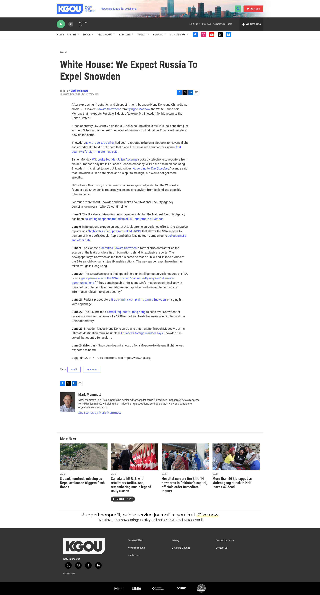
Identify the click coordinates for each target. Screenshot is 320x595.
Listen (71, 34)
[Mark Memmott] (67, 402)
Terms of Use (135, 540)
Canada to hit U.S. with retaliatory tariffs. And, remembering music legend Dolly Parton (131, 485)
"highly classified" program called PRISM (114, 231)
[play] (61, 24)
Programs (105, 34)
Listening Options (181, 548)
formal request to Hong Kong (126, 312)
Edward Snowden (108, 109)
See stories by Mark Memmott (99, 413)
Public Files (134, 555)
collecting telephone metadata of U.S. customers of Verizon (124, 219)
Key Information (136, 548)
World (63, 52)
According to (150, 168)
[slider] (76, 24)
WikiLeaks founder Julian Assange (114, 159)
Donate (255, 8)
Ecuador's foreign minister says (142, 333)
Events (158, 34)
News (86, 34)
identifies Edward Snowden (119, 248)
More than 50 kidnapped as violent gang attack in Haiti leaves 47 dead (232, 483)
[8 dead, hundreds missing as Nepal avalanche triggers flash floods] (84, 456)
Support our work (225, 540)
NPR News (92, 369)
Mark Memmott (79, 90)
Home (60, 34)
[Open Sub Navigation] (78, 34)
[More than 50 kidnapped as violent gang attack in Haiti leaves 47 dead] (236, 456)
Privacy (176, 540)
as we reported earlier (99, 142)
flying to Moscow (139, 109)
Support (124, 34)
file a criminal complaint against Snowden (138, 299)
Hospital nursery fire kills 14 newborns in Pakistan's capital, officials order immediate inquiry (184, 485)
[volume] (71, 24)
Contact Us (178, 34)
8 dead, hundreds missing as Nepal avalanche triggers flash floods (82, 483)
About (142, 34)
